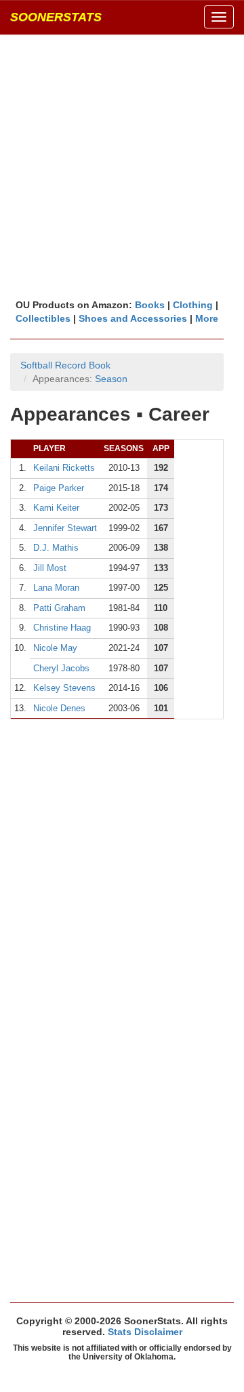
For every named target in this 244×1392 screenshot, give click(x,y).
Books (150, 304)
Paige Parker (58, 488)
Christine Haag (62, 628)
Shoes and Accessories (133, 318)
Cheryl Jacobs (61, 668)
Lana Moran (56, 588)
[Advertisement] (122, 166)
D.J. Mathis (56, 548)
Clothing (193, 304)
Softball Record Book (65, 365)
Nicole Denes (59, 708)
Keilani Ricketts (64, 468)
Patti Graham (59, 608)
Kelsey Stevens (64, 688)
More (206, 318)
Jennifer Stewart (65, 528)
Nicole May (55, 648)
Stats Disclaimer (145, 1331)
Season (111, 378)
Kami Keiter (56, 508)
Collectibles (43, 318)
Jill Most (49, 568)
